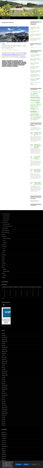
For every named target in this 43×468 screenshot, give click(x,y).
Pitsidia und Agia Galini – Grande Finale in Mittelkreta (35, 75)
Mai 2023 (3, 367)
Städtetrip (3, 454)
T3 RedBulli (36, 115)
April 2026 (3, 335)
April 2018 (3, 423)
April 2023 (3, 369)
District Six (16, 60)
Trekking (3, 458)
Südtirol (32, 115)
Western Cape (36, 118)
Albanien (3, 234)
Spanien (32, 114)
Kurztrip (36, 105)
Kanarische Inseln (33, 104)
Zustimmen (19, 464)
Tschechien (4, 277)
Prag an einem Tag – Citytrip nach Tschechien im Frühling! (37, 170)
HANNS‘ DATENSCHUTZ (5, 230)
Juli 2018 (3, 417)
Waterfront (10, 66)
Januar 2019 (4, 405)
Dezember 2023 (4, 361)
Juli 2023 (3, 365)
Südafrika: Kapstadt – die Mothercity (14, 47)
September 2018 (4, 413)
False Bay (20, 60)
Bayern (35, 93)
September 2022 (4, 375)
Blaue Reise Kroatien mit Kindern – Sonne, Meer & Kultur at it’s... (37, 134)
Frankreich (4, 244)
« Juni (3, 298)
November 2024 (4, 347)
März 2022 (3, 383)
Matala (35, 107)
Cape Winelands (36, 95)
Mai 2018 (3, 421)
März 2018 (3, 425)
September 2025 (4, 341)
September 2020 (4, 395)
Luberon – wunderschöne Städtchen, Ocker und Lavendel (35, 28)
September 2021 (4, 389)
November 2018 (4, 409)
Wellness (32, 118)
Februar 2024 (4, 357)
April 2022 (3, 381)
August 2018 (4, 415)
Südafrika (9, 64)
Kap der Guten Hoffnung (17, 62)
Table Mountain (21, 64)
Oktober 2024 (4, 349)
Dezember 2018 (4, 407)
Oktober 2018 (4, 411)
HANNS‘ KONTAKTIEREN (5, 232)
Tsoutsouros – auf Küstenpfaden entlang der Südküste (35, 79)
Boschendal (36, 94)
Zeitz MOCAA (15, 66)
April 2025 (3, 343)
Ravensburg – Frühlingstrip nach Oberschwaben (35, 67)
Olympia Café (24, 63)
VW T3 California (33, 117)
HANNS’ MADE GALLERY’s (6, 213)
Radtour (3, 448)
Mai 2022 (3, 379)
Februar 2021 (4, 393)
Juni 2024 (3, 355)
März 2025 (3, 345)
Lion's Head (11, 63)
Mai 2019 (3, 399)
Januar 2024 (4, 359)
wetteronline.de (7, 326)
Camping (32, 95)
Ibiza (35, 102)
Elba (40, 97)
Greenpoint (4, 62)
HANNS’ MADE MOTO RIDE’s (7, 226)
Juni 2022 (3, 377)
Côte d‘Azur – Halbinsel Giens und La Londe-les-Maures (35, 55)
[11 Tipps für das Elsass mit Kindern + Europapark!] (31, 157)
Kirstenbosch (5, 63)
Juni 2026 (3, 333)
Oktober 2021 (4, 387)
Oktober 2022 (4, 373)
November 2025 (4, 337)
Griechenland (35, 100)
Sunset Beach (15, 64)
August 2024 (4, 353)
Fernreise (3, 440)
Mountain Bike (4, 446)
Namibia (32, 108)
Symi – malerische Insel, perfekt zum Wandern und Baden (35, 35)
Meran (37, 107)
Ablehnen (26, 464)
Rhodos (37, 111)
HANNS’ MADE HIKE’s (6, 224)
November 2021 (4, 385)
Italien (38, 102)
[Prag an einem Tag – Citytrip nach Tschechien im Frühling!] (31, 170)
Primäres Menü (41, 18)
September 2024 (4, 351)
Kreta (32, 106)
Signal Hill (4, 64)
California (3, 436)
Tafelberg (4, 66)
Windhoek (31, 119)
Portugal (37, 108)
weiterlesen (23, 56)
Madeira (31, 107)
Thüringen (5, 242)
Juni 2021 (3, 391)
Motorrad (3, 444)
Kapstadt (24, 62)
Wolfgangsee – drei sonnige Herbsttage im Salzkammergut (35, 71)
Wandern (38, 117)
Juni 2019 (3, 397)
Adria (31, 91)
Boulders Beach (9, 60)
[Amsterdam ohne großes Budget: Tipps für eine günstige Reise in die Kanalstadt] (31, 145)
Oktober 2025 (4, 339)
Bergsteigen (4, 434)
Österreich (35, 119)
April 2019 (3, 401)
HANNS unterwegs (6, 17)
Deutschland (34, 97)
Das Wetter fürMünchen (6, 306)
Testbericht (4, 456)
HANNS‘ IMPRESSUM (5, 228)
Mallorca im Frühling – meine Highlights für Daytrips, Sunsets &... (37, 184)
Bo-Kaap (4, 60)
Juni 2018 (3, 419)
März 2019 (3, 403)
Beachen (3, 432)
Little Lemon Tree (17, 63)
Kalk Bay (9, 62)
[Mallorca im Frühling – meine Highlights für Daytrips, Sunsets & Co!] (31, 183)
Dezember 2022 (4, 371)
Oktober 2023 (4, 363)
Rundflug (3, 452)
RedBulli (33, 111)
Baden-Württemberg (36, 91)
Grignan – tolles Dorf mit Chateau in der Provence (34, 63)
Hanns (31, 34)
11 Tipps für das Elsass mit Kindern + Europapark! (37, 157)
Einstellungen (7, 464)
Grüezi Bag (32, 102)
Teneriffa (39, 115)
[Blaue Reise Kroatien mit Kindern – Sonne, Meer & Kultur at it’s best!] (31, 133)
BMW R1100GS (32, 94)
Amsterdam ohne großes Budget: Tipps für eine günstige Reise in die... (37, 146)
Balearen (31, 93)
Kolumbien (4, 254)
